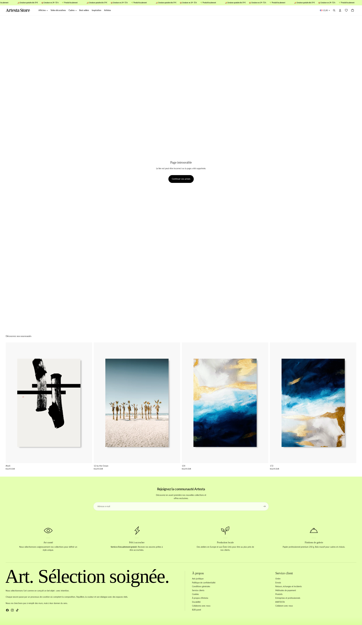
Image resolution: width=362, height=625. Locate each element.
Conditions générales (201, 586)
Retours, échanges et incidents (288, 586)
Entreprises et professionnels (287, 598)
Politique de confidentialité (203, 582)
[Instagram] (12, 610)
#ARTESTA (280, 602)
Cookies (195, 594)
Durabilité (196, 602)
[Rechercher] (334, 10)
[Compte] (340, 10)
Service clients (198, 590)
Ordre (277, 578)
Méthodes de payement (285, 590)
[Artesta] (21, 10)
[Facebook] (7, 610)
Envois (278, 582)
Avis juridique (197, 578)
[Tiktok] (17, 610)
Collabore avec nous (284, 606)
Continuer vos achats (181, 179)
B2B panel (196, 609)
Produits (279, 594)
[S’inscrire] (264, 506)
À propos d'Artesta (200, 598)
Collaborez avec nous (201, 606)
